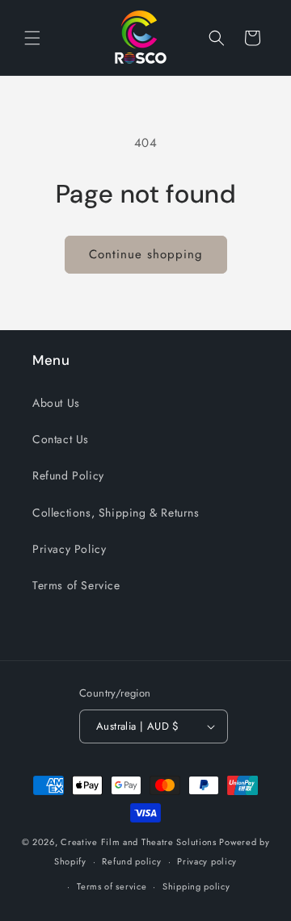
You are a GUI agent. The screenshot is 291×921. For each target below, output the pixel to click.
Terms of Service (76, 585)
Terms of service (111, 886)
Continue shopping (146, 254)
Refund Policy (68, 475)
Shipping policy (196, 886)
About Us (56, 403)
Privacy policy (207, 861)
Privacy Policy (69, 549)
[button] (32, 38)
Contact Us (60, 439)
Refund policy (131, 861)
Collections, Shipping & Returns (116, 512)
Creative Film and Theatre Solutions (139, 841)
